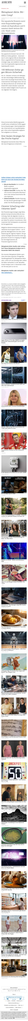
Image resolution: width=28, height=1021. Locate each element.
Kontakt (13, 1000)
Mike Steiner (18, 1007)
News (9, 1000)
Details (6, 1018)
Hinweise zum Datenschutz (10, 1005)
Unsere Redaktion (10, 1007)
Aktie (8, 8)
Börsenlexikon (14, 987)
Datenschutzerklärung (13, 1003)
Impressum (19, 1000)
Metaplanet (3, 8)
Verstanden (10, 1018)
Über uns (20, 1005)
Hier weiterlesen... (7, 272)
